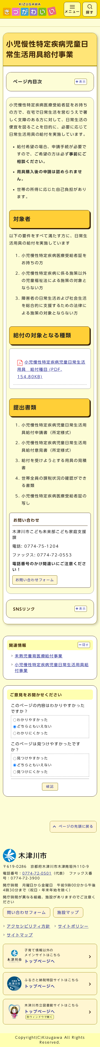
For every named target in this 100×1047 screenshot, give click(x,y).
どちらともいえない (34, 726)
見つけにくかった (32, 772)
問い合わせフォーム (26, 912)
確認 (50, 786)
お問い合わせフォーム (35, 580)
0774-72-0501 (37, 873)
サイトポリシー (73, 926)
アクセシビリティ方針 (28, 926)
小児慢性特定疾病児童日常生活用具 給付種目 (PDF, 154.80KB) (51, 369)
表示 (82, 81)
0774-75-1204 (41, 546)
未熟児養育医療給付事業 (39, 656)
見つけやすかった (32, 758)
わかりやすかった (32, 720)
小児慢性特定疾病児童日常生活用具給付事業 (52, 667)
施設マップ (68, 912)
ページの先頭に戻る (76, 826)
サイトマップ (20, 935)
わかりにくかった (32, 733)
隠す (85, 644)
